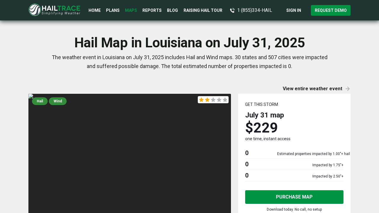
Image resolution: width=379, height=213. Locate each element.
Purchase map (294, 197)
